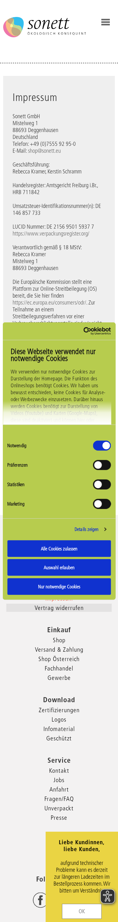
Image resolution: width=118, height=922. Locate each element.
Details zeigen (86, 529)
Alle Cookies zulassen (59, 548)
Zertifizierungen (59, 710)
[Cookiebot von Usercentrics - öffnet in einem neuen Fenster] (84, 331)
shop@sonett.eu (44, 150)
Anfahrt (59, 789)
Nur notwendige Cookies (59, 586)
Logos (59, 719)
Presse (59, 817)
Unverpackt (59, 808)
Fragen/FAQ (59, 799)
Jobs (59, 780)
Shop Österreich (59, 659)
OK (82, 911)
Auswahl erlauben (59, 567)
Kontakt (59, 770)
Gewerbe (59, 677)
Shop (59, 640)
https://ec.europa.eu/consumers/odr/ (49, 302)
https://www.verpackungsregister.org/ (51, 233)
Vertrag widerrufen (59, 608)
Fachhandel (59, 668)
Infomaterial (59, 729)
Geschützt (59, 738)
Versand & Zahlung (59, 649)
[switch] (102, 465)
